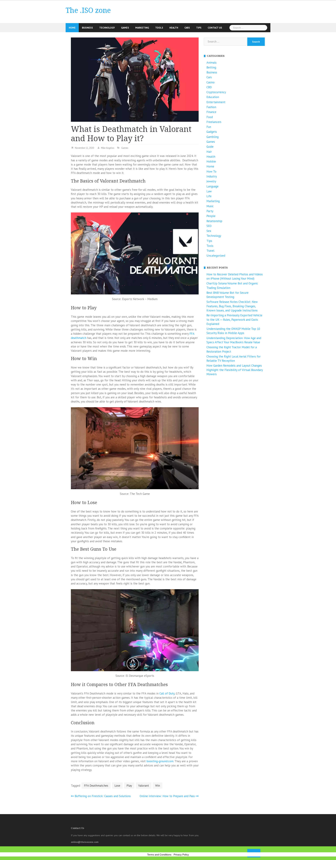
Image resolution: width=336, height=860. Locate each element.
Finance (211, 112)
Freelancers (213, 122)
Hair (209, 152)
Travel (210, 251)
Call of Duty (166, 693)
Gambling (212, 137)
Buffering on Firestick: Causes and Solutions (103, 796)
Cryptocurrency (216, 92)
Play (129, 785)
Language (212, 186)
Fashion (211, 107)
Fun (208, 127)
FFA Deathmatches (96, 785)
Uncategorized (215, 255)
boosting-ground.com (159, 761)
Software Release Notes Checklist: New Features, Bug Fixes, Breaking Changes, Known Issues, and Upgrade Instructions (232, 306)
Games (125, 27)
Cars (187, 27)
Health (173, 27)
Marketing (142, 27)
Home (72, 27)
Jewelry (211, 181)
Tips (198, 27)
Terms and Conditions (159, 854)
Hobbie (211, 161)
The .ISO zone (88, 10)
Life (209, 196)
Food (209, 117)
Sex (208, 231)
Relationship (214, 221)
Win (157, 785)
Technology (107, 27)
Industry (211, 176)
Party (209, 211)
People (210, 216)
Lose (117, 785)
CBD (209, 87)
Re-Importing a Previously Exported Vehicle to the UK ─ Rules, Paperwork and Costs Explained (234, 319)
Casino (210, 82)
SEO (209, 226)
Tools (159, 27)
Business (87, 27)
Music (210, 206)
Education (212, 97)
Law (209, 191)
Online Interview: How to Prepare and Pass (167, 796)
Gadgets (211, 132)
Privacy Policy (181, 854)
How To (211, 171)
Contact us (215, 27)
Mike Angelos (107, 147)
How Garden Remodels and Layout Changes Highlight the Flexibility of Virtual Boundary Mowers (234, 370)
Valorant (143, 785)
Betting (211, 67)
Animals (211, 62)
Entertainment (215, 102)
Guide (210, 147)
